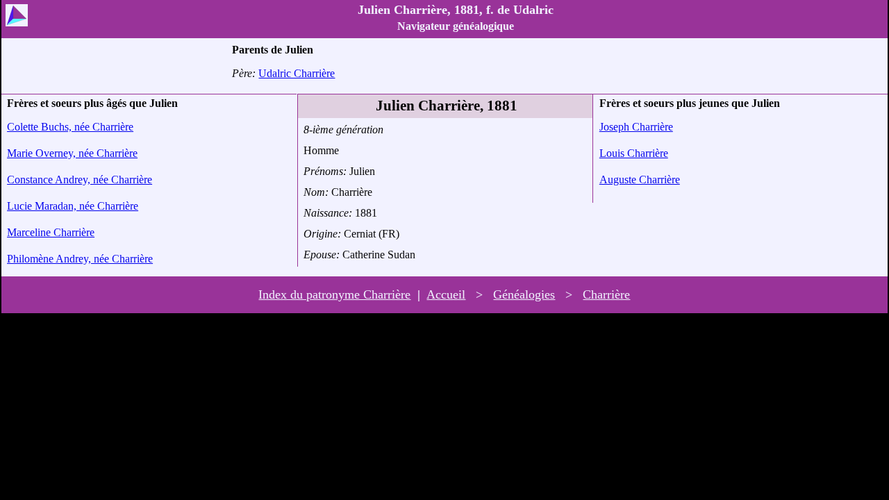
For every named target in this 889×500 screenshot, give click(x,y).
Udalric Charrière (296, 73)
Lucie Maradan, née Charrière (72, 206)
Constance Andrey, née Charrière (79, 179)
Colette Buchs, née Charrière (70, 127)
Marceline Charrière (50, 232)
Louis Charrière (633, 153)
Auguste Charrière (639, 179)
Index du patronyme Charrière (334, 294)
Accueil (445, 294)
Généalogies (524, 294)
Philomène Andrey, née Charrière (80, 259)
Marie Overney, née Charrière (72, 153)
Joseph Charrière (636, 127)
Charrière (606, 294)
